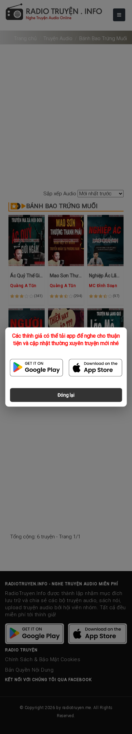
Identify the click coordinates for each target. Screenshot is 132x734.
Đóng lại (66, 395)
